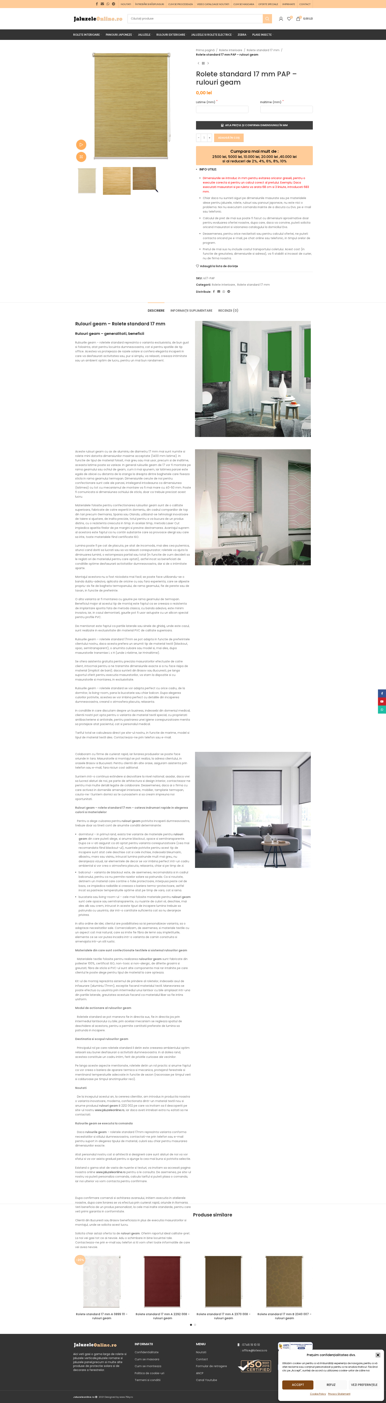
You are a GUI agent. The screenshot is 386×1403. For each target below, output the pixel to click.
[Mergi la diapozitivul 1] (191, 1325)
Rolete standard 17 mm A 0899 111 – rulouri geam (101, 1316)
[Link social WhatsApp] (108, 4)
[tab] (156, 308)
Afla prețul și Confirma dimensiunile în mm (256, 125)
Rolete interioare (230, 50)
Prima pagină (205, 50)
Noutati (201, 1352)
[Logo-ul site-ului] (98, 18)
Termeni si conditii (147, 1380)
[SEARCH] (267, 18)
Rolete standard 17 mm (263, 50)
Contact (202, 1359)
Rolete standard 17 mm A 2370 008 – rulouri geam (223, 1316)
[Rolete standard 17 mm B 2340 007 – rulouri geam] (284, 1282)
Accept (298, 1385)
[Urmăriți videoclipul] (81, 145)
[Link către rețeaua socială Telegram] (114, 4)
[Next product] (208, 63)
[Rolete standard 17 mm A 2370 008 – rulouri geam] (223, 1282)
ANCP (199, 1373)
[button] (378, 1355)
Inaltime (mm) (271, 102)
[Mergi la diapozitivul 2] (195, 1325)
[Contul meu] (281, 19)
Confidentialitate (147, 1352)
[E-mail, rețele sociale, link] (102, 4)
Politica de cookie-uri (149, 1373)
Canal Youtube (206, 1380)
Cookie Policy (318, 1394)
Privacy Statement (339, 1394)
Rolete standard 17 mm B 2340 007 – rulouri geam (284, 1316)
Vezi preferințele (364, 1385)
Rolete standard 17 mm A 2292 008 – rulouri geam (163, 1316)
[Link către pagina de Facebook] (96, 4)
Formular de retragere (211, 1366)
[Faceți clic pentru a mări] (81, 157)
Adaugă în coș (229, 138)
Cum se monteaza (148, 1366)
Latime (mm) (206, 102)
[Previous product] (198, 63)
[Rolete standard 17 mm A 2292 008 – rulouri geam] (162, 1282)
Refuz (331, 1385)
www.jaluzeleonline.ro (109, 1110)
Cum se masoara (147, 1359)
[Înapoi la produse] (203, 63)
